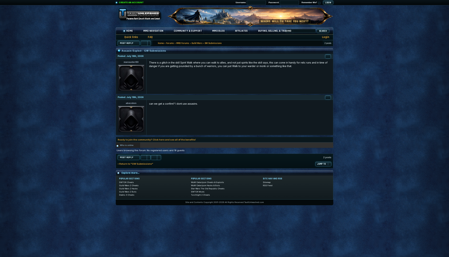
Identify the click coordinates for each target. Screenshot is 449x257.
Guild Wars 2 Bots (127, 192)
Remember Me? (309, 2)
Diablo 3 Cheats (126, 195)
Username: (241, 2)
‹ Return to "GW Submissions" (135, 164)
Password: (274, 2)
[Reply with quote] (328, 56)
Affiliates (241, 31)
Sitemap (267, 182)
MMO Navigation (153, 31)
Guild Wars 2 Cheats (129, 185)
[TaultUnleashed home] (142, 15)
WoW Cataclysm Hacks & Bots (205, 185)
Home (129, 31)
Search (323, 31)
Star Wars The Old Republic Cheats (207, 188)
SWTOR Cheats (126, 182)
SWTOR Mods (198, 192)
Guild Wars (197, 43)
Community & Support (188, 31)
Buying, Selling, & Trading (274, 31)
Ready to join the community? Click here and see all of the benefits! (157, 139)
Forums (170, 43)
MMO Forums (182, 43)
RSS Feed (267, 185)
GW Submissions (213, 43)
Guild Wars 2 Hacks (128, 188)
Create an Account (131, 2)
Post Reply (126, 43)
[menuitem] (148, 37)
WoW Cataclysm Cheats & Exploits (207, 182)
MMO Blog (218, 31)
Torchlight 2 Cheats (200, 195)
